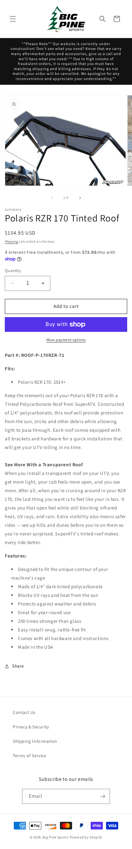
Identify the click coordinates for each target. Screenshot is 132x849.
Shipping (11, 241)
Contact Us (24, 712)
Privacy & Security (31, 727)
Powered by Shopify (86, 837)
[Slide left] (52, 198)
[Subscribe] (102, 796)
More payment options (66, 339)
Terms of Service (29, 755)
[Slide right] (80, 198)
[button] (13, 19)
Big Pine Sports (56, 837)
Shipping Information (35, 741)
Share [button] (18, 666)
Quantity (13, 270)
